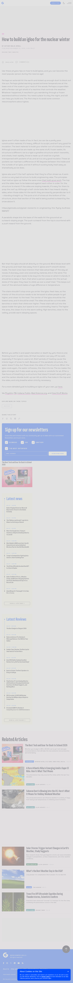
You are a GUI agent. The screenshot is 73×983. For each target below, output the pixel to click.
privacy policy (46, 976)
